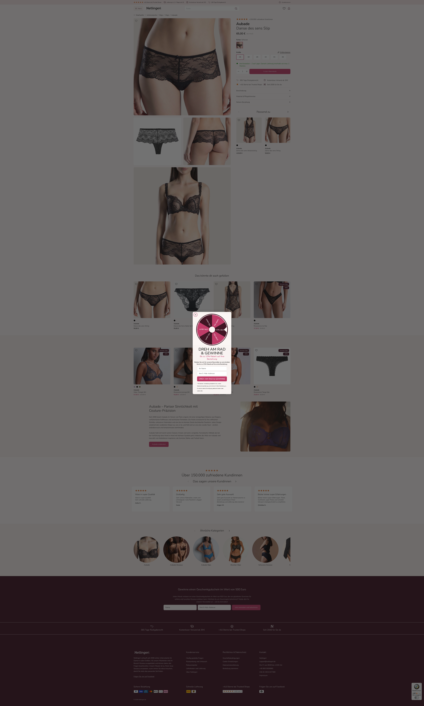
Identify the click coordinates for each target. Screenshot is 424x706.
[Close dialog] (195, 315)
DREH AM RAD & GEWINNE (212, 379)
